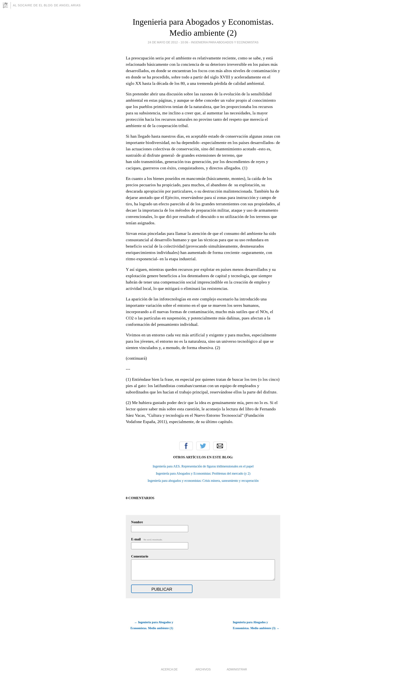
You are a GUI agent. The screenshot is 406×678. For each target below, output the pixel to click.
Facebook (186, 446)
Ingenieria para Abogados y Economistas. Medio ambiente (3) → (256, 625)
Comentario (139, 556)
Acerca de (169, 669)
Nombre (137, 522)
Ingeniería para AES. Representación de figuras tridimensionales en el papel (203, 466)
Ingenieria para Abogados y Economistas (224, 42)
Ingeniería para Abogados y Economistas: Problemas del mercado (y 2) (203, 473)
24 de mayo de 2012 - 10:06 (168, 42)
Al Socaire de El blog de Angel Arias (47, 5)
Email (220, 446)
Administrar (237, 669)
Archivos (203, 669)
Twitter (203, 446)
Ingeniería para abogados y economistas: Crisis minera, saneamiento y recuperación (203, 480)
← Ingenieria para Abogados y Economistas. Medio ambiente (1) (151, 625)
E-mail (147, 539)
